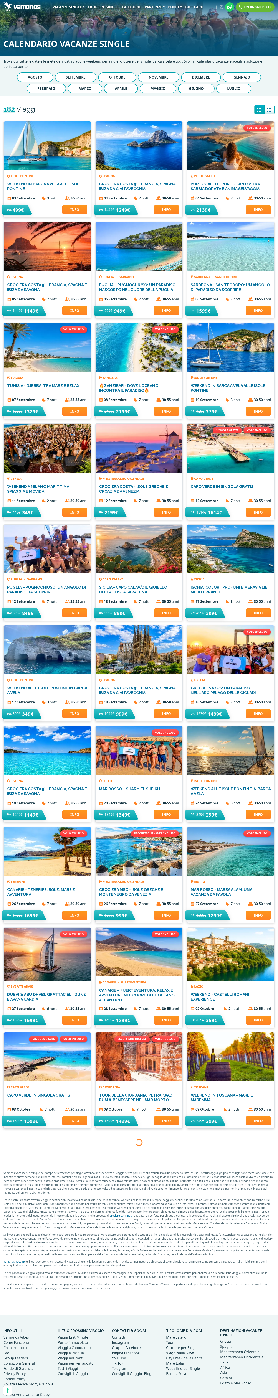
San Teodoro (226, 277)
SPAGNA (109, 176)
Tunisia (17, 377)
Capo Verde (203, 478)
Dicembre (201, 77)
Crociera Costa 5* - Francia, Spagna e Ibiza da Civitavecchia (139, 186)
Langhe (17, 1393)
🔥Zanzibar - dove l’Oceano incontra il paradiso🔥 (128, 388)
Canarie (110, 982)
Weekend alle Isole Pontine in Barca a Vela (47, 690)
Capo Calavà (113, 579)
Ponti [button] (173, 7)
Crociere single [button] (103, 7)
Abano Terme (205, 1393)
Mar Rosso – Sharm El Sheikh (129, 789)
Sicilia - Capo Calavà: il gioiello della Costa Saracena (133, 589)
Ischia (199, 579)
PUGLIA (109, 277)
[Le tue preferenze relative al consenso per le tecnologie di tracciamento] (7, 1390)
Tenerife (18, 881)
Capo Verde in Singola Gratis (222, 486)
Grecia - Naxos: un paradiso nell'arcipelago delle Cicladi (223, 690)
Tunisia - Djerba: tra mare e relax (43, 385)
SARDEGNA (203, 277)
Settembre (76, 77)
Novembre (159, 77)
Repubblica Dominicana (123, 1188)
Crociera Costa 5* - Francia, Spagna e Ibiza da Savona (47, 287)
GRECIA (199, 680)
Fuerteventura (133, 982)
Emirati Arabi (22, 986)
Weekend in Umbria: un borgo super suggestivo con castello (46, 1198)
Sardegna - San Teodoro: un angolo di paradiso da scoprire (230, 287)
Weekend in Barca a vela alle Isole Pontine (44, 186)
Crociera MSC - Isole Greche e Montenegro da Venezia (131, 892)
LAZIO (198, 986)
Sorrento (202, 1293)
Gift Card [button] (194, 7)
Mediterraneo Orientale (123, 478)
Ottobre (117, 77)
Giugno (196, 88)
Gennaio (241, 77)
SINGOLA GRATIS (227, 430)
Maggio (158, 88)
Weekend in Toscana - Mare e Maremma (222, 1097)
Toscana (201, 1087)
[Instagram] (221, 7)
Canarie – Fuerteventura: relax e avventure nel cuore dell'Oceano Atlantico (137, 995)
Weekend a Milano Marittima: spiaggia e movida (38, 489)
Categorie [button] (131, 7)
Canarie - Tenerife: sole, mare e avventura (41, 892)
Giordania (111, 1087)
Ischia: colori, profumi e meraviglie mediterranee (229, 589)
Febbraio (46, 88)
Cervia (16, 478)
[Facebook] (216, 7)
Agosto (35, 77)
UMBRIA (17, 1188)
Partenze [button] (153, 7)
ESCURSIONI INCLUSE (132, 1039)
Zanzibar (110, 377)
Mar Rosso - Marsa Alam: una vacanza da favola (221, 892)
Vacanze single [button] (67, 7)
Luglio (233, 88)
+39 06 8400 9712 (256, 7)
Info (74, 209)
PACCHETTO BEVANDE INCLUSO (154, 833)
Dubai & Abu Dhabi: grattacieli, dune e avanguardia (46, 996)
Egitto (108, 781)
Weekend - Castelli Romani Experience (220, 996)
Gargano (126, 277)
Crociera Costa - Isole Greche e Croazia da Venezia (133, 489)
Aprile (121, 88)
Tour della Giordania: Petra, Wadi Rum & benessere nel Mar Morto (136, 1097)
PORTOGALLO (204, 176)
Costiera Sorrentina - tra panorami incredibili (230, 1303)
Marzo (85, 88)
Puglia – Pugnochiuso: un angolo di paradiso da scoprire (46, 589)
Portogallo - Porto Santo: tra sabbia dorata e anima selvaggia (225, 186)
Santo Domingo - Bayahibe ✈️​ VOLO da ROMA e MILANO (139, 1198)
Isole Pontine (22, 176)
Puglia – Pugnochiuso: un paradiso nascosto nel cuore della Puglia (137, 287)
